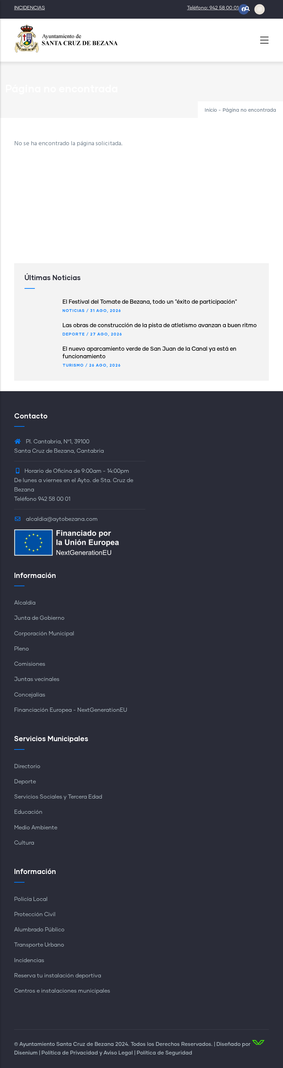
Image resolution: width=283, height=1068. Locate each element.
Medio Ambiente (35, 827)
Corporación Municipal (44, 633)
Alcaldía (25, 603)
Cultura (24, 843)
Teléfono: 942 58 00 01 (212, 8)
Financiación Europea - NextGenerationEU (70, 710)
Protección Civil (35, 914)
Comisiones (29, 664)
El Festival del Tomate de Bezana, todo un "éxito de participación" (149, 302)
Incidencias (29, 960)
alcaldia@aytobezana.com (61, 519)
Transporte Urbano (39, 945)
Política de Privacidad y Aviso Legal (87, 1053)
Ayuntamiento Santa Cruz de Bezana (66, 1044)
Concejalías (29, 695)
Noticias (73, 310)
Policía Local (31, 899)
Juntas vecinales (36, 679)
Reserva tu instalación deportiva (57, 975)
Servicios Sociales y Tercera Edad (58, 797)
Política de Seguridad (164, 1053)
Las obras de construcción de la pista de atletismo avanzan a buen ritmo (159, 325)
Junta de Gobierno (39, 618)
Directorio (27, 766)
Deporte (73, 334)
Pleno (21, 649)
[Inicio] (66, 38)
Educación (28, 812)
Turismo (73, 365)
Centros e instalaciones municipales (62, 991)
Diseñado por (233, 1044)
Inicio (211, 110)
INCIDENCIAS (29, 8)
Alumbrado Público (39, 929)
